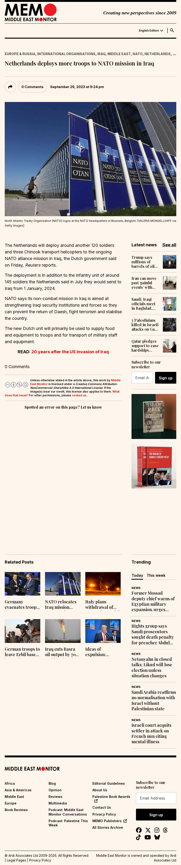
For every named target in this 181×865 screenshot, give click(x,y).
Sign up (166, 378)
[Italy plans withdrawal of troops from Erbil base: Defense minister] (103, 584)
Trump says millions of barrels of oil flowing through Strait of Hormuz (144, 262)
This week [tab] (156, 575)
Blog (52, 783)
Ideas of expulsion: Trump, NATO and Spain (99, 652)
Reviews (55, 797)
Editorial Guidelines (108, 783)
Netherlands (157, 54)
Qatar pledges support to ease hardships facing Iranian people (145, 346)
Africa (10, 783)
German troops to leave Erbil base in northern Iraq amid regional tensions (22, 652)
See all (169, 244)
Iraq (101, 54)
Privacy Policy (104, 814)
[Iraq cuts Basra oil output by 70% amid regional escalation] (63, 631)
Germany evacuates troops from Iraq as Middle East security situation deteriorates (22, 605)
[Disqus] (63, 475)
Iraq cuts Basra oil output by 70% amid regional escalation (62, 652)
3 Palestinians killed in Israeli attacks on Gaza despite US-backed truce (145, 325)
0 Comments (32, 87)
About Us (99, 790)
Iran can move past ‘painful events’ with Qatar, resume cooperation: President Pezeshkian (144, 283)
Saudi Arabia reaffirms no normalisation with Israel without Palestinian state (154, 700)
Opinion (55, 790)
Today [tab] (137, 575)
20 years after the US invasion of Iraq (70, 351)
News (136, 588)
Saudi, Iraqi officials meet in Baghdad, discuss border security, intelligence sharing (145, 304)
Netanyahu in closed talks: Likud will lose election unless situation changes (152, 667)
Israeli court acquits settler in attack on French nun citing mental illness (151, 733)
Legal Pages (16, 860)
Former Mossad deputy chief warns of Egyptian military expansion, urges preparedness (153, 601)
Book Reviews (16, 810)
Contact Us (101, 807)
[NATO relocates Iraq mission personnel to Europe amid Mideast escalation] (63, 584)
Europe (10, 803)
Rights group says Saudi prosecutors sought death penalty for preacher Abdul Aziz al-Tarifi (153, 634)
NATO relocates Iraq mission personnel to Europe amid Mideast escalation (60, 605)
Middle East (119, 54)
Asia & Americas (18, 790)
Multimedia (58, 803)
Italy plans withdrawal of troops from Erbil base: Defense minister (102, 605)
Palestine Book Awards (111, 797)
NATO (138, 54)
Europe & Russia (20, 54)
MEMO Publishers (107, 821)
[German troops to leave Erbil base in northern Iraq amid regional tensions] (22, 631)
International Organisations (66, 54)
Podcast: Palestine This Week (68, 823)
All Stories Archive (107, 827)
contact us (79, 395)
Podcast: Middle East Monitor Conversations (68, 812)
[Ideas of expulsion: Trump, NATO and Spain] (103, 631)
